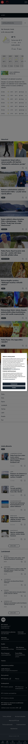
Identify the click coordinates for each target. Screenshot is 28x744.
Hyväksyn (14, 387)
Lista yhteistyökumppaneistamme (9, 379)
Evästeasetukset (14, 384)
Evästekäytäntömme (6, 369)
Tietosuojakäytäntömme (15, 369)
